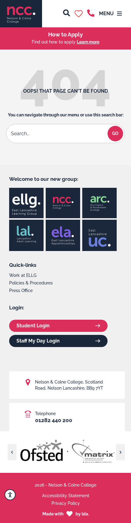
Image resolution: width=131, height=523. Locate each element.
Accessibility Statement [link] (65, 495)
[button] (79, 14)
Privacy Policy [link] (65, 503)
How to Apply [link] (65, 34)
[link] (21, 13)
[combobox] (58, 133)
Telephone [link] (45, 413)
